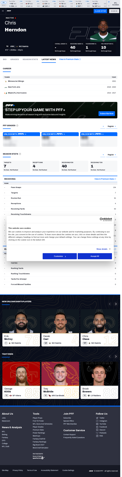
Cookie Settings (68, 470)
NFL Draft (5, 446)
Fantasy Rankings (39, 442)
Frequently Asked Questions (74, 437)
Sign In (114, 11)
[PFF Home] (9, 11)
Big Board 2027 (38, 445)
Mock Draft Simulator (40, 448)
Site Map (5, 470)
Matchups (36, 436)
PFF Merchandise (70, 424)
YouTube (102, 424)
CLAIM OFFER (100, 11)
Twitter (101, 418)
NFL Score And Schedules (42, 424)
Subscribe (67, 418)
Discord (102, 430)
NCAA (3, 5)
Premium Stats (38, 430)
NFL (4, 2)
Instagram (103, 421)
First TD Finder (38, 421)
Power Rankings (39, 433)
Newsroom (6, 421)
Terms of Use (32, 470)
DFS (3, 440)
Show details (102, 249)
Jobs (4, 418)
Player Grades (38, 427)
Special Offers (68, 421)
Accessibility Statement (49, 470)
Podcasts (102, 433)
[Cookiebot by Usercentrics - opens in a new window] (101, 219)
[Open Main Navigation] (3, 11)
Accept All (95, 256)
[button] (107, 113)
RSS (101, 436)
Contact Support (69, 434)
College (5, 443)
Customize (58, 256)
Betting (4, 434)
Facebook (103, 427)
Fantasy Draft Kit (39, 439)
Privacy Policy (18, 470)
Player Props (37, 418)
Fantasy (5, 437)
